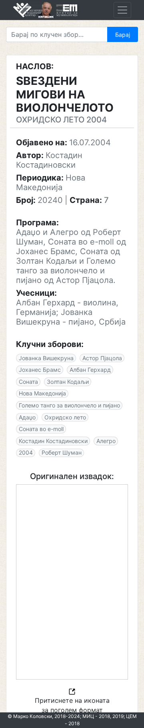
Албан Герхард (90, 369)
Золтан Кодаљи (68, 381)
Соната (28, 381)
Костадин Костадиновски (53, 440)
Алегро (106, 440)
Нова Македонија (42, 393)
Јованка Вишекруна (46, 358)
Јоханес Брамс (40, 369)
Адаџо (27, 417)
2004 (26, 452)
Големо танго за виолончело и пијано (69, 405)
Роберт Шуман (62, 452)
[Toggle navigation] (122, 10)
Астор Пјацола (102, 358)
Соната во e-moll (41, 428)
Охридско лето (65, 417)
